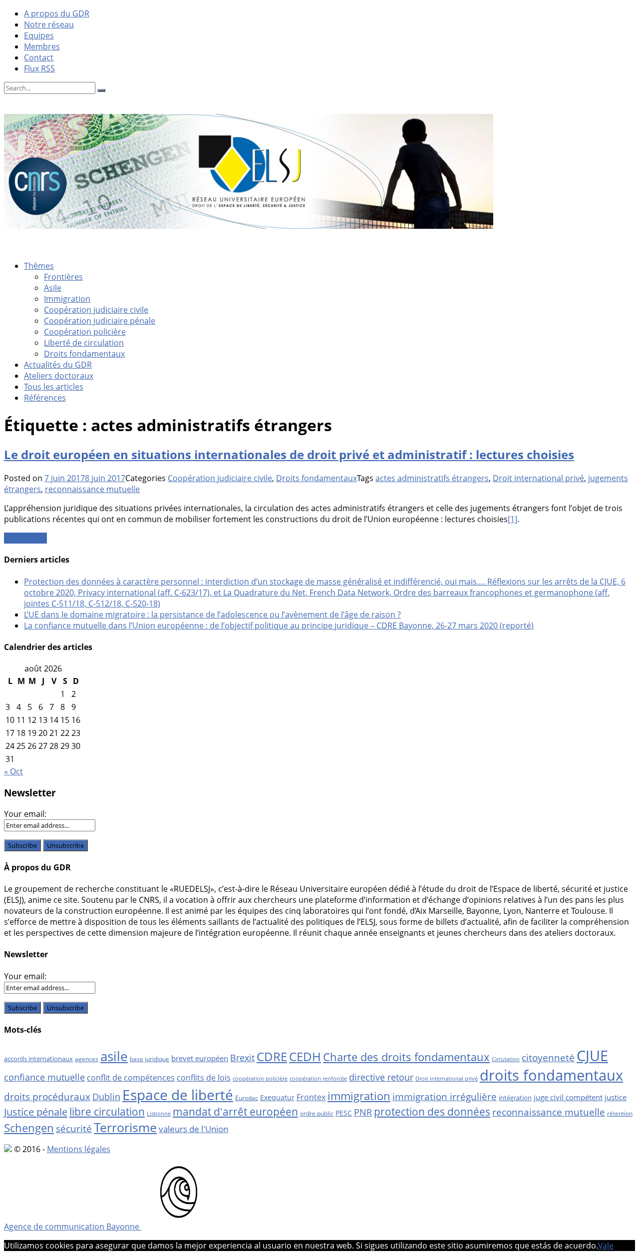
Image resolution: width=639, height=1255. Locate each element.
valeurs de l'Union (193, 1129)
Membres (42, 46)
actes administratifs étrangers (432, 478)
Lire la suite (25, 538)
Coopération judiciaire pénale (99, 320)
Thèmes (39, 265)
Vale (606, 1245)
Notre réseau (49, 24)
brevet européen (199, 1058)
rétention (620, 1113)
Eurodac (246, 1098)
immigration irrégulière (444, 1096)
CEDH (305, 1056)
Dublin (106, 1097)
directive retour (381, 1077)
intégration (515, 1097)
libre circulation (107, 1112)
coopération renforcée (318, 1078)
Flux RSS (39, 68)
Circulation (506, 1059)
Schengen (29, 1128)
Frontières (63, 276)
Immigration (67, 298)
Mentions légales (78, 1149)
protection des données (432, 1111)
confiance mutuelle (44, 1077)
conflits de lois (204, 1077)
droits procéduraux (47, 1096)
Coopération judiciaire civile (96, 309)
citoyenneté (548, 1057)
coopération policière (260, 1078)
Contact (38, 57)
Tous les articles (53, 386)
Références (45, 397)
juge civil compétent (568, 1097)
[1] (512, 519)
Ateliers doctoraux (58, 375)
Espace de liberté (177, 1094)
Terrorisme (125, 1127)
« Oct (13, 771)
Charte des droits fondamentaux (406, 1057)
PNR (363, 1112)
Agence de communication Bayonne (72, 1226)
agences (86, 1059)
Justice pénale (35, 1112)
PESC (343, 1113)
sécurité (74, 1128)
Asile (52, 287)
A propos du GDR (56, 13)
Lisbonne (159, 1113)
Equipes (39, 35)
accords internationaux (38, 1058)
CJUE (592, 1055)
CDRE (272, 1056)
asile (114, 1056)
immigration (358, 1096)
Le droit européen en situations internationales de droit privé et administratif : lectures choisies (289, 454)
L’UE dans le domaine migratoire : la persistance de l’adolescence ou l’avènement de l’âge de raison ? (212, 614)
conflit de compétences (131, 1077)
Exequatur (277, 1097)
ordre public (316, 1113)
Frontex (311, 1097)
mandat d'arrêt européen (235, 1111)
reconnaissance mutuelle (92, 489)
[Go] (101, 90)
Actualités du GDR (58, 364)
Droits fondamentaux (84, 353)
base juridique (149, 1059)
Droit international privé (538, 478)
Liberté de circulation (84, 342)
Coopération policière (85, 331)
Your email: (25, 813)
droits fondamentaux (551, 1075)
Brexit (242, 1058)
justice (616, 1097)
